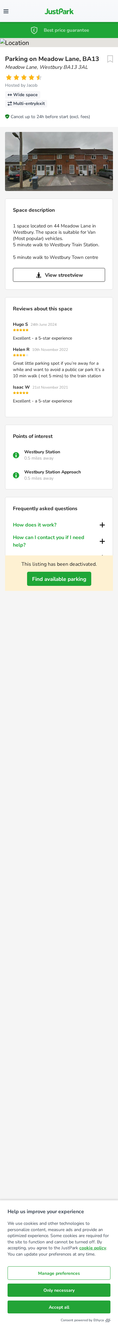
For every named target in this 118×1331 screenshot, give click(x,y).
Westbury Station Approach (52, 472)
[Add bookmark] (110, 59)
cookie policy (92, 1248)
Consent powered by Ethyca (82, 1320)
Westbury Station (42, 452)
